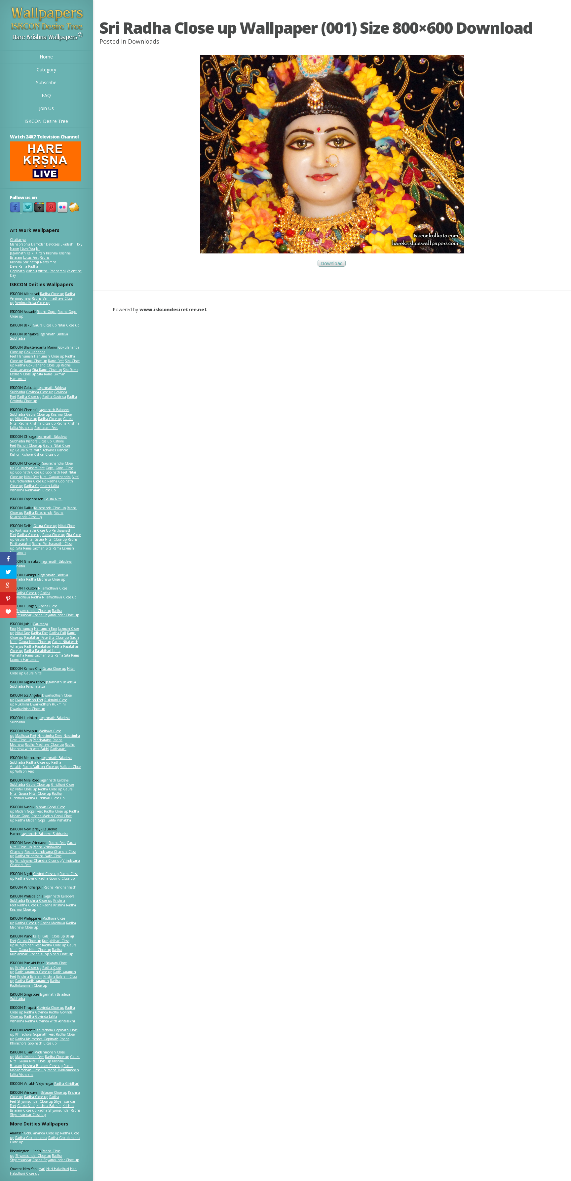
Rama (23, 266)
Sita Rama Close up (47, 369)
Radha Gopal (47, 311)
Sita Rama (55, 655)
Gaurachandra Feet (30, 468)
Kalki (30, 253)
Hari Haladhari (57, 1168)
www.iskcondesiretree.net (173, 309)
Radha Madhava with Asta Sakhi (42, 746)
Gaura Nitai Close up (50, 539)
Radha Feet (57, 842)
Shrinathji (31, 262)
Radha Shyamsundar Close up (55, 615)
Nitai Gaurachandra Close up (44, 479)
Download (332, 263)
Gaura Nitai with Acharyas (35, 450)
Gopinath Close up (29, 472)
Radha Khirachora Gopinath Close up (39, 1041)
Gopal (50, 468)
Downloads (143, 41)
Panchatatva (35, 686)
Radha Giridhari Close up (44, 798)
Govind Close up (45, 873)
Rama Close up (35, 361)
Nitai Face (22, 632)
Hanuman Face (45, 628)
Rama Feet (56, 361)
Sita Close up (59, 637)
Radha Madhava (52, 923)
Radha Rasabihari (37, 646)
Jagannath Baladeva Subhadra (40, 720)
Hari (42, 1168)
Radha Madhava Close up (45, 579)
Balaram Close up (54, 1092)
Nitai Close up (68, 325)
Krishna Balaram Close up (42, 1065)
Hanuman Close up (49, 356)
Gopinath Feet (56, 472)
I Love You (27, 248)
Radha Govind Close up (56, 878)
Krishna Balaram (29, 976)
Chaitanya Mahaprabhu (20, 242)
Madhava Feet (25, 735)
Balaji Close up (53, 936)
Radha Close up (52, 293)
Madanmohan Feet (29, 1056)
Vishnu (31, 271)
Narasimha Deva (49, 735)
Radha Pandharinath (60, 887)
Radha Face (39, 632)
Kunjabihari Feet (28, 945)
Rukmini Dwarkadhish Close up (38, 706)
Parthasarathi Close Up (33, 530)
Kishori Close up (29, 445)
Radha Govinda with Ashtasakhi (50, 1021)
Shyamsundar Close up (33, 610)
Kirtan (40, 253)
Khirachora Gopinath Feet (35, 1034)
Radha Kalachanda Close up (36, 514)
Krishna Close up (39, 900)
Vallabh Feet (24, 771)
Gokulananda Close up (41, 1133)
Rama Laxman (36, 655)
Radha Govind (26, 878)
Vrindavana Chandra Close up (38, 860)
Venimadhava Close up (32, 302)
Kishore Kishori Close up (39, 454)
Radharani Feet (46, 427)
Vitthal (43, 271)
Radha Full (57, 632)
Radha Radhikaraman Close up (35, 983)
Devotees (52, 244)
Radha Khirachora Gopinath (36, 1039)
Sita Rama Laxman (30, 548)
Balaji (37, 936)
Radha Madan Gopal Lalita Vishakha (43, 820)
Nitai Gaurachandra (55, 477)
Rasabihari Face (36, 637)
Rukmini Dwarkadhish (33, 704)
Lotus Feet (31, 257)
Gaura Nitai (53, 499)
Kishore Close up (39, 441)
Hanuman (25, 356)
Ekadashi (67, 244)
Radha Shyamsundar (53, 1110)
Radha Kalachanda (38, 512)
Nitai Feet (31, 477)
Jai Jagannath (25, 250)
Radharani (58, 271)
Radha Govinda (54, 396)
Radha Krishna (53, 905)
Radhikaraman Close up (33, 972)
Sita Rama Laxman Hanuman (37, 376)
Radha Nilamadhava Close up (53, 597)
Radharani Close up (40, 490)
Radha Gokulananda (31, 1137)
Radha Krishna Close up (37, 423)
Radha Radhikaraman (32, 980)
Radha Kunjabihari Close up (51, 954)
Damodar (38, 244)
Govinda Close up (39, 392)
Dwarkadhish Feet (29, 700)
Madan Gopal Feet (29, 811)
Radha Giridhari (66, 1083)
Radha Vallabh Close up (40, 766)
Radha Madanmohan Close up (41, 1068)
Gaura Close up (45, 325)
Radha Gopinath (24, 268)
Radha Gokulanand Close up (37, 365)
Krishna (52, 253)
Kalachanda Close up (50, 508)
